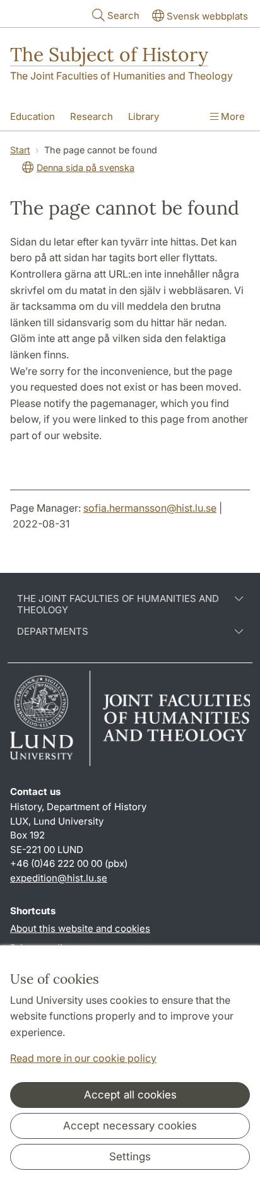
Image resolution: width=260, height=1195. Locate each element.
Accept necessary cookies (130, 1125)
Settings (130, 1156)
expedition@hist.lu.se (58, 878)
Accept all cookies (130, 1094)
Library (143, 116)
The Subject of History (109, 54)
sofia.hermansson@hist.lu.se (149, 508)
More (231, 116)
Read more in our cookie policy (83, 1058)
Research (91, 116)
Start (20, 149)
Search (123, 15)
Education (32, 116)
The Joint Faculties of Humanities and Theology (121, 75)
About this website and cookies (80, 928)
